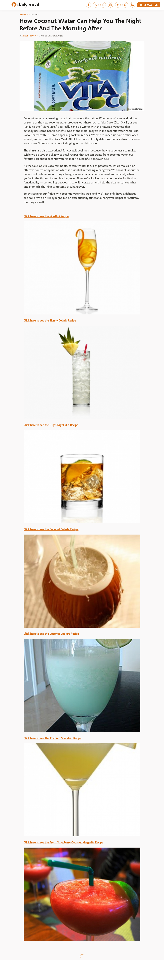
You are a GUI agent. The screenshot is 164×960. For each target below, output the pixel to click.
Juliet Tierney (29, 35)
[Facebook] (88, 5)
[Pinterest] (103, 5)
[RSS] (132, 5)
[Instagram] (110, 5)
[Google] (125, 5)
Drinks (35, 14)
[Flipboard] (118, 5)
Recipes (24, 14)
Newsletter (151, 4)
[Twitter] (95, 5)
